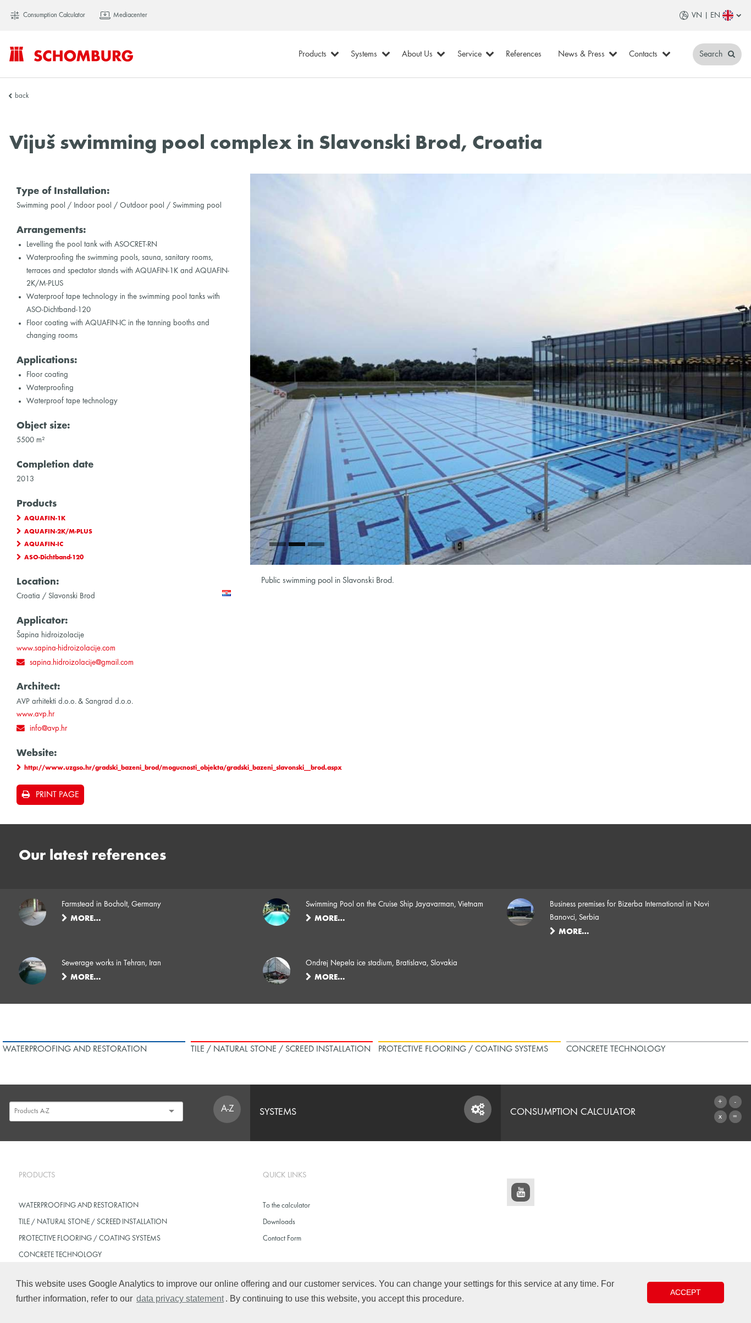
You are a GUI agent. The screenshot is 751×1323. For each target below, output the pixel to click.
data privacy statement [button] (180, 1298)
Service (469, 54)
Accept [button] (685, 1292)
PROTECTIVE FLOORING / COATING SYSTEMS (90, 1238)
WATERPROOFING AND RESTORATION (79, 1205)
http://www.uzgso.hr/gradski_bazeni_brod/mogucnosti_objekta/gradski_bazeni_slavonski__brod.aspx (183, 768)
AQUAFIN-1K (44, 518)
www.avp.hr (35, 714)
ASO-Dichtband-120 (54, 557)
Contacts (643, 54)
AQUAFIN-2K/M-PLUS (58, 532)
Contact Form (282, 1238)
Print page (57, 795)
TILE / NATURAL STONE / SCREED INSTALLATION (93, 1222)
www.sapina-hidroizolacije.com (65, 648)
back (22, 96)
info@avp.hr (48, 728)
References (524, 54)
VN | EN (706, 15)
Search (712, 54)
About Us (417, 54)
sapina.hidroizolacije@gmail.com (82, 662)
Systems (364, 54)
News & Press (581, 54)
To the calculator (286, 1205)
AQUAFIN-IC (43, 544)
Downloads (279, 1222)
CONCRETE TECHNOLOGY (60, 1255)
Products (313, 54)
